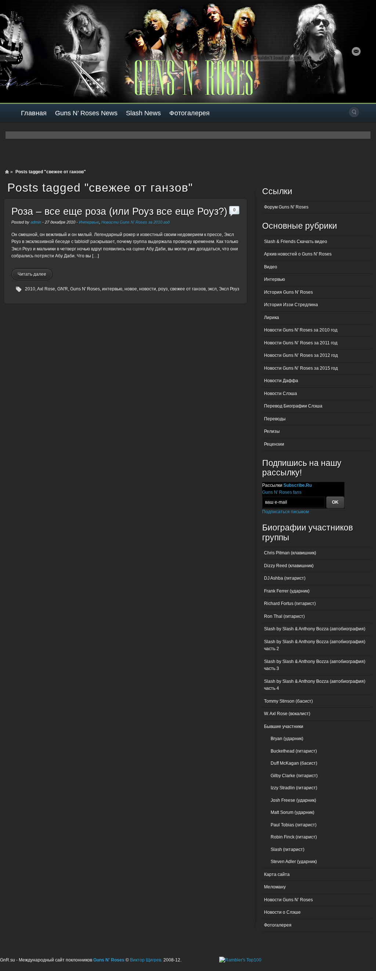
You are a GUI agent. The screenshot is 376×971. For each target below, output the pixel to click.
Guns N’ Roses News (86, 113)
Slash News (143, 113)
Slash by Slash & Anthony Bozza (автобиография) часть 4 (314, 685)
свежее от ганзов (188, 288)
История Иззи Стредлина (291, 304)
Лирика (271, 317)
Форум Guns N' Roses (286, 207)
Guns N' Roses (85, 288)
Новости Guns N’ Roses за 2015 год (301, 368)
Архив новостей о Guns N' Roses (298, 254)
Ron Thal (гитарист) (284, 616)
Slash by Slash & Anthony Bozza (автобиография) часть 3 (314, 665)
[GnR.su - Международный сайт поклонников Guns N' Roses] (21, 51)
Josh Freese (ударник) (293, 800)
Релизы (272, 431)
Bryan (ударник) (287, 738)
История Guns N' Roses (288, 292)
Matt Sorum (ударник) (292, 812)
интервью (112, 288)
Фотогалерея (189, 113)
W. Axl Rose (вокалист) (287, 713)
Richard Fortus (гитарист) (290, 603)
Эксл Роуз (229, 288)
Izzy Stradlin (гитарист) (294, 787)
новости (147, 288)
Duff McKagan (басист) (294, 763)
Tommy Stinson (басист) (288, 701)
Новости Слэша (280, 393)
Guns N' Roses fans (281, 492)
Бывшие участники (283, 726)
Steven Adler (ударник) (294, 861)
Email (356, 51)
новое (130, 288)
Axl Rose (46, 288)
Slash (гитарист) (287, 849)
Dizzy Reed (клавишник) (289, 565)
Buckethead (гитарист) (294, 751)
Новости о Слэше (282, 912)
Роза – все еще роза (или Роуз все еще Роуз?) (119, 211)
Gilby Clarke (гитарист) (294, 775)
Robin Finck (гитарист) (294, 837)
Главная (34, 113)
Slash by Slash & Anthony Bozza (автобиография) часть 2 (314, 645)
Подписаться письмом (285, 511)
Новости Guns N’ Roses (288, 899)
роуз (163, 288)
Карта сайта (277, 874)
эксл (212, 288)
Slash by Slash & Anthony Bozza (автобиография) (314, 628)
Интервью (89, 222)
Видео (270, 266)
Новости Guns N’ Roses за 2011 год (300, 342)
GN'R (62, 288)
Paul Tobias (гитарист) (294, 824)
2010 (30, 288)
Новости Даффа (281, 380)
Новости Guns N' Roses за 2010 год (135, 222)
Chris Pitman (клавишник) (290, 552)
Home (7, 171)
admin (35, 222)
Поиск (353, 111)
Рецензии (274, 444)
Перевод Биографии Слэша (293, 406)
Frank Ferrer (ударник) (287, 591)
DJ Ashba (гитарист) (285, 578)
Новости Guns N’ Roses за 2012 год (301, 355)
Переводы (275, 418)
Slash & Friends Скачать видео (295, 241)
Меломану (275, 887)
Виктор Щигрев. (146, 960)
